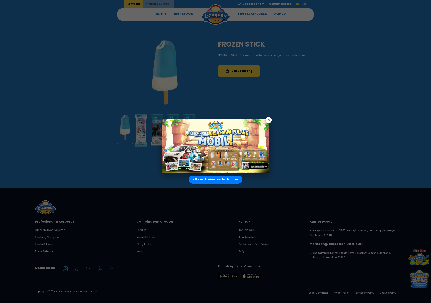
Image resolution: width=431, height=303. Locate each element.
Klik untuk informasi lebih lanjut (215, 179)
